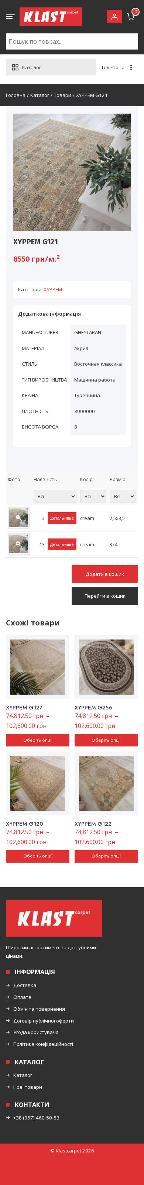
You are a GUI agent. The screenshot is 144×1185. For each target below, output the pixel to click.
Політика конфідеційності (43, 1044)
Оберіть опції (37, 740)
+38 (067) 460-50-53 (36, 1117)
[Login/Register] (114, 17)
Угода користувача (36, 1032)
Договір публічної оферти (43, 1020)
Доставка (24, 985)
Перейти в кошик (105, 595)
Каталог (22, 1075)
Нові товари (27, 1087)
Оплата (22, 997)
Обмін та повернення (39, 1009)
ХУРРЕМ (53, 289)
